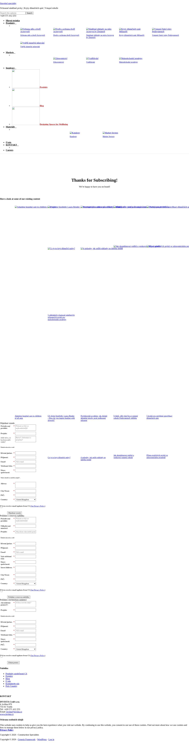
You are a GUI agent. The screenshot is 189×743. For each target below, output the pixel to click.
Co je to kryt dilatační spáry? (59, 457)
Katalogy (73, 136)
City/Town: (8, 491)
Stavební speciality (8, 3)
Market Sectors (108, 136)
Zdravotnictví (58, 62)
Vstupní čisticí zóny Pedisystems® (165, 35)
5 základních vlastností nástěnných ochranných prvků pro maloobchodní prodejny (61, 317)
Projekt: (8, 433)
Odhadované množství (8, 527)
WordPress (42, 739)
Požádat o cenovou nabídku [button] (12, 516)
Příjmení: (8, 457)
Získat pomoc (13, 663)
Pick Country (11, 686)
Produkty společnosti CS (16, 673)
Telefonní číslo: (8, 466)
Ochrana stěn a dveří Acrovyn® (32, 35)
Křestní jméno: (8, 453)
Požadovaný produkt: (8, 427)
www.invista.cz (7, 714)
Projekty (9, 676)
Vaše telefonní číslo (8, 557)
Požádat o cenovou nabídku (18, 597)
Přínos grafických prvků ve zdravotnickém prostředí (157, 456)
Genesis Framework (26, 739)
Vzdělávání (90, 62)
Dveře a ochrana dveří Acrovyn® (66, 35)
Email (8, 462)
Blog (8, 678)
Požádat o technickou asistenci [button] (13, 600)
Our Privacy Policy (38, 506)
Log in (51, 739)
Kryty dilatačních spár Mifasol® (131, 35)
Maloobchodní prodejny (128, 62)
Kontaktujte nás (12, 683)
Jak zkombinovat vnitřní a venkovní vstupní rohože (124, 456)
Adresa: (8, 484)
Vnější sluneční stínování (30, 47)
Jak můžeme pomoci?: (8, 604)
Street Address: (8, 567)
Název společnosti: (8, 471)
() (22, 506)
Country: (8, 499)
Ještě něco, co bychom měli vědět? (6, 440)
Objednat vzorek (14, 513)
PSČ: (8, 495)
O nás (8, 681)
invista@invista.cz (14, 712)
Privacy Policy (6, 730)
